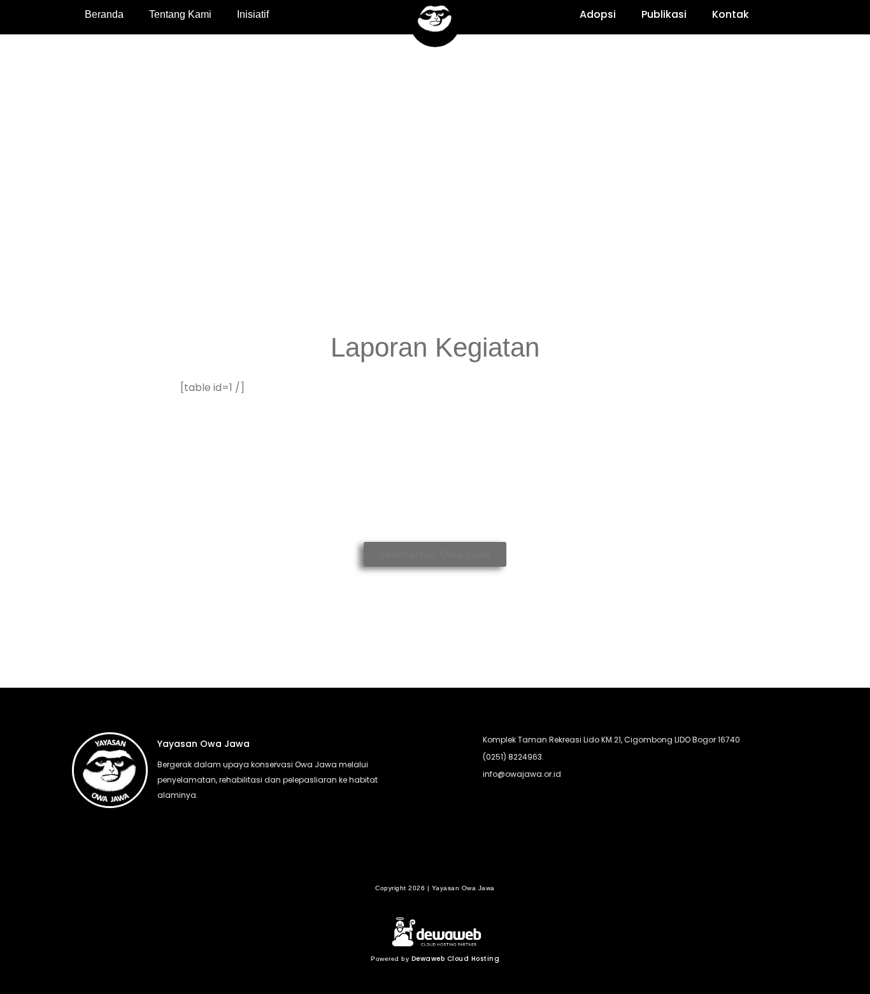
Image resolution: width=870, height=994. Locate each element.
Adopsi (598, 14)
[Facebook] (410, 865)
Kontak (730, 14)
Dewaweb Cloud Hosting (455, 958)
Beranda (104, 14)
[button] (781, 16)
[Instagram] (460, 865)
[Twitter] (435, 865)
